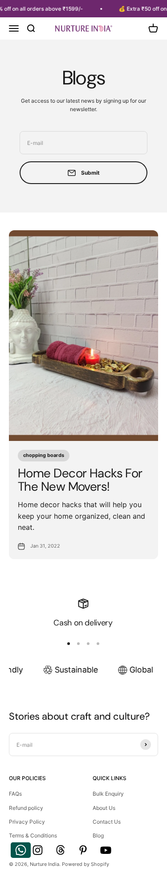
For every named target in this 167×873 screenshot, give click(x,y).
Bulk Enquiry (108, 793)
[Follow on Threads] (60, 850)
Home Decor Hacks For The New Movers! (80, 480)
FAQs (15, 793)
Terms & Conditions (33, 835)
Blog (98, 835)
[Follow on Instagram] (38, 850)
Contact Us (107, 821)
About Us (104, 808)
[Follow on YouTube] (106, 850)
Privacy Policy (27, 821)
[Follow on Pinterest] (83, 850)
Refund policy (26, 808)
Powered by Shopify (85, 864)
